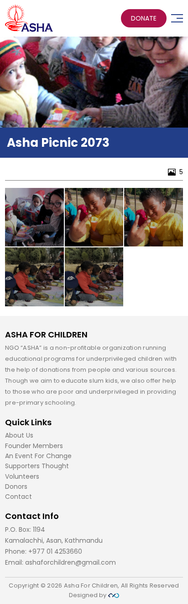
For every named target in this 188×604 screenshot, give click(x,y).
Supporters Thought (37, 465)
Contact (18, 496)
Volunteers (22, 476)
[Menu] (177, 18)
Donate (144, 18)
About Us (19, 435)
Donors (16, 486)
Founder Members (34, 445)
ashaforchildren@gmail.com (70, 562)
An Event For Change (38, 455)
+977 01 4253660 (55, 551)
